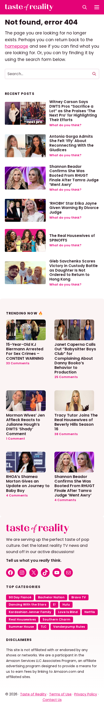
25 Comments (66, 377)
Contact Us (52, 699)
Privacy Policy (85, 694)
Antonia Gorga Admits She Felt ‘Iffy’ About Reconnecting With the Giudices (71, 143)
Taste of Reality (33, 694)
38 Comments (66, 434)
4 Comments (17, 495)
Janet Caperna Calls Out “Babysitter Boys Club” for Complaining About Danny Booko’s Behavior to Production (75, 358)
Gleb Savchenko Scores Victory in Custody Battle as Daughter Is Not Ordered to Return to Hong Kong (73, 270)
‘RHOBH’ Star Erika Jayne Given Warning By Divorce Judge (74, 208)
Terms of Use (60, 694)
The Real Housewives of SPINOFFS (72, 238)
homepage (16, 46)
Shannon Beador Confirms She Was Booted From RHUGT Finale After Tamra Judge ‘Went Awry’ (74, 175)
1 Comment (15, 439)
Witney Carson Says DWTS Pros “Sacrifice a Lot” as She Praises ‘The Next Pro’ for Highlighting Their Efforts (73, 110)
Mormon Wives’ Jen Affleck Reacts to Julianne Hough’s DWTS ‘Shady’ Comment (25, 424)
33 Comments (17, 363)
